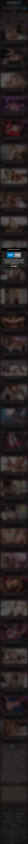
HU (11, 266)
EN (17, 266)
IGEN (10, 255)
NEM (18, 255)
